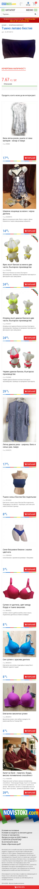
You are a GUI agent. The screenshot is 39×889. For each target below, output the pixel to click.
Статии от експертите (10, 835)
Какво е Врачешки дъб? (11, 844)
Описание (8, 84)
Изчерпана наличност (16, 25)
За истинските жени (10, 842)
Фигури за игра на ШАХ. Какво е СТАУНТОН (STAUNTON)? (15, 838)
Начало (4, 25)
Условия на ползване (10, 830)
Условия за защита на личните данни (17, 833)
